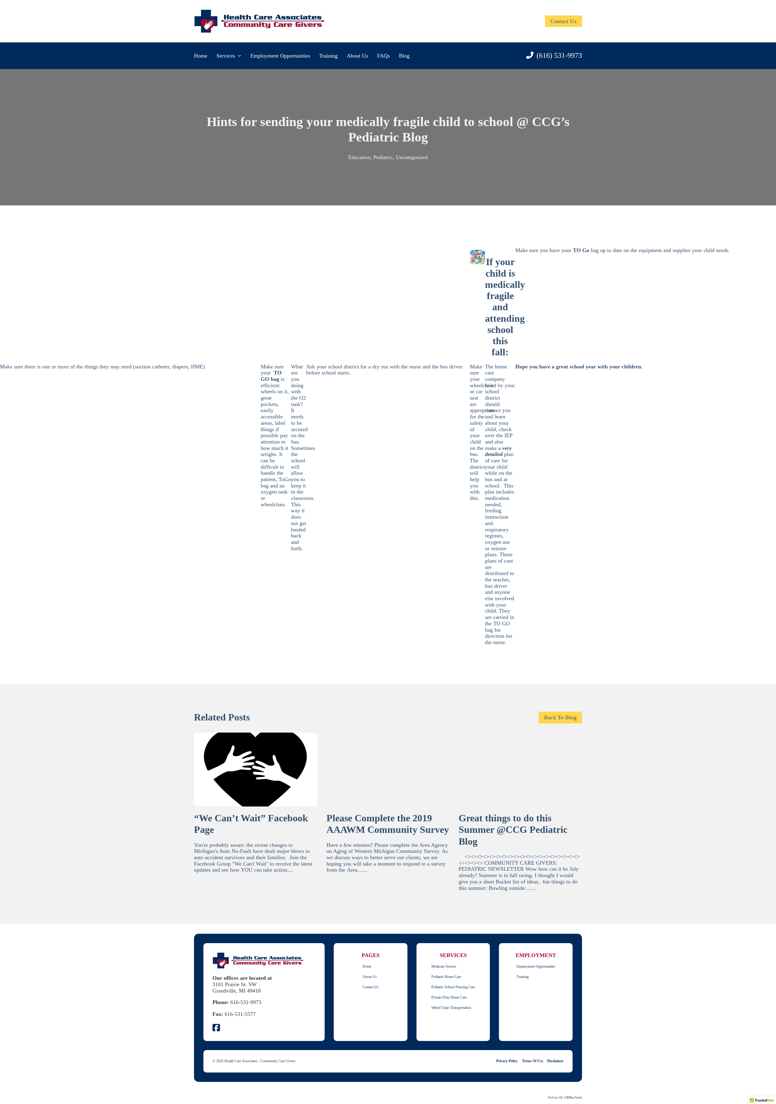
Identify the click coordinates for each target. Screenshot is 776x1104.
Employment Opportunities (280, 56)
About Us (357, 56)
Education (359, 157)
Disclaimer (555, 1061)
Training (328, 56)
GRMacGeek (573, 1097)
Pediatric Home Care (446, 977)
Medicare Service (443, 967)
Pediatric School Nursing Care (453, 987)
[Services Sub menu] (239, 56)
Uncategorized (412, 157)
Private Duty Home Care (449, 997)
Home (200, 56)
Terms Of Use (532, 1061)
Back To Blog (560, 717)
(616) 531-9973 (559, 55)
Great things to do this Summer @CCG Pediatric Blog (513, 830)
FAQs (383, 56)
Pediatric (383, 157)
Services (225, 56)
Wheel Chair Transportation (451, 1008)
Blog (404, 56)
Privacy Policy (507, 1061)
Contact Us (563, 21)
